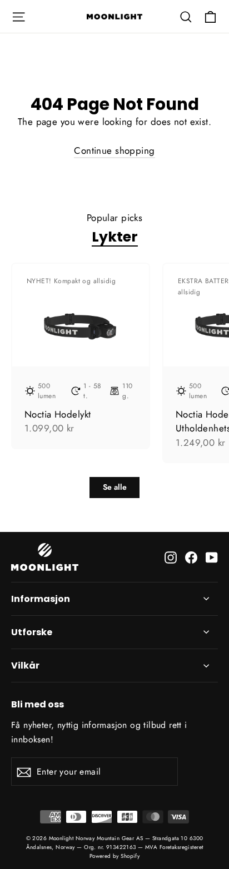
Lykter (115, 236)
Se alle (115, 487)
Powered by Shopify (114, 856)
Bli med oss (37, 704)
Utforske (31, 632)
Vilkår (25, 665)
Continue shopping (114, 150)
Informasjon (40, 598)
